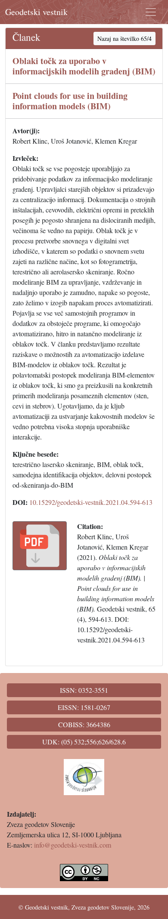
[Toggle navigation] (151, 12)
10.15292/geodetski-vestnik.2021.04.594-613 (90, 502)
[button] (39, 545)
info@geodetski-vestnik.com (72, 844)
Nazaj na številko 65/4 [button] (124, 38)
